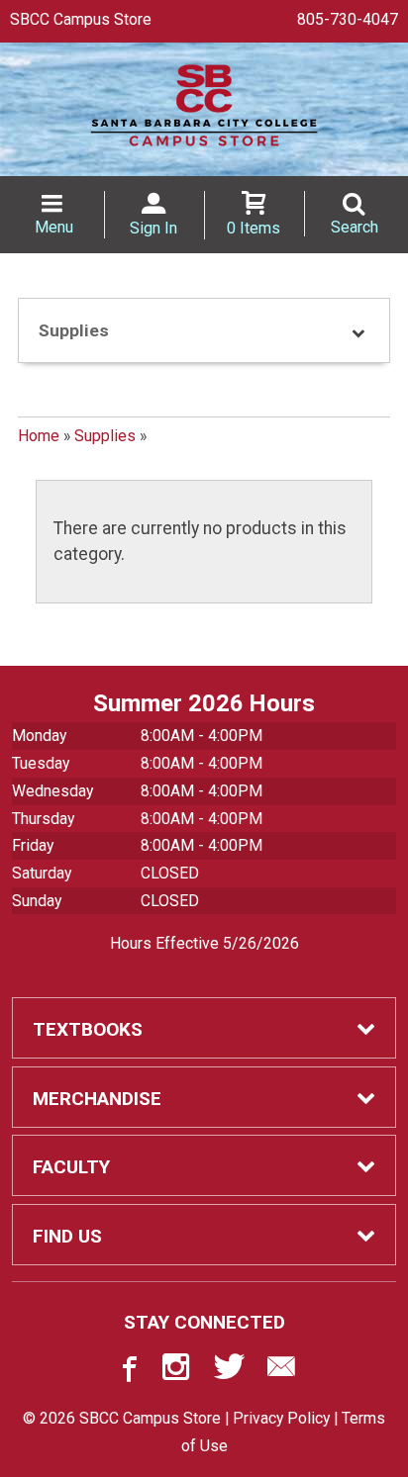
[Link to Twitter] (230, 1371)
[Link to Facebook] (127, 1371)
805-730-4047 (347, 19)
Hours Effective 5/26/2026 (204, 943)
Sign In (153, 228)
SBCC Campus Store (81, 19)
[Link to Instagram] (178, 1371)
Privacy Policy (281, 1418)
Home (38, 435)
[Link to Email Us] (281, 1371)
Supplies (105, 435)
